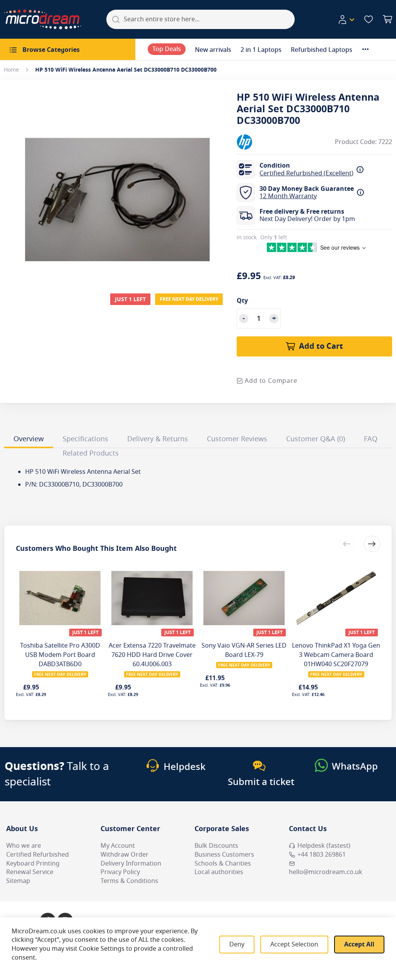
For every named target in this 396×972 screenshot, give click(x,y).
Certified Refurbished (37, 854)
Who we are (23, 845)
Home (11, 70)
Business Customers (224, 854)
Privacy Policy (120, 872)
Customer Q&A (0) (315, 439)
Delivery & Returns (157, 439)
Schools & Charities (223, 863)
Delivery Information (131, 863)
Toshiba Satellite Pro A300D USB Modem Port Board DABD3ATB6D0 (60, 655)
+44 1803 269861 (321, 854)
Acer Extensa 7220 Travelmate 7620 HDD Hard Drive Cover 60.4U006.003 (152, 655)
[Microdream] (42, 19)
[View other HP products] (260, 142)
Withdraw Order (124, 854)
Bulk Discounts (216, 845)
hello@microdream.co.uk (325, 872)
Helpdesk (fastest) (323, 845)
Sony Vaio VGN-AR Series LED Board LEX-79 (244, 650)
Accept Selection (294, 944)
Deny (236, 944)
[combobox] (200, 19)
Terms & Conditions (129, 881)
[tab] (28, 440)
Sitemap (18, 881)
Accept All (359, 944)
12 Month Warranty (288, 196)
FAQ (370, 439)
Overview (29, 439)
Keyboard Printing (33, 863)
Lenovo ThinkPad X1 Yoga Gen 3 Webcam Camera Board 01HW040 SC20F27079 (336, 655)
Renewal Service (29, 872)
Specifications (85, 439)
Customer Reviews (237, 439)
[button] (346, 19)
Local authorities (219, 872)
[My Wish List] (368, 19)
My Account (118, 845)
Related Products (91, 453)
